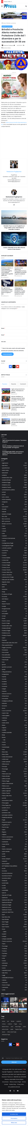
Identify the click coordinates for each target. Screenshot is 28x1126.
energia (4, 606)
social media (5, 883)
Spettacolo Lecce (6, 907)
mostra (4, 742)
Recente (13, 384)
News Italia (5, 752)
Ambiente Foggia (6, 482)
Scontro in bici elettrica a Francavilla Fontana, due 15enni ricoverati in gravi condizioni (20, 271)
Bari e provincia (6, 518)
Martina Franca (5, 1026)
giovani (4, 664)
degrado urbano (6, 582)
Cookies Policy (12, 1084)
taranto (3, 1031)
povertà (4, 798)
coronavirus (5, 550)
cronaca (4, 1024)
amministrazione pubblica (8, 489)
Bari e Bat (4, 516)
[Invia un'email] (14, 45)
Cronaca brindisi (6, 562)
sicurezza (4, 870)
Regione (4, 832)
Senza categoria (6, 858)
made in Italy (5, 713)
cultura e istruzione (7, 574)
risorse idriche (5, 844)
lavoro (3, 708)
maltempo (4, 718)
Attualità (4, 509)
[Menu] (2, 6)
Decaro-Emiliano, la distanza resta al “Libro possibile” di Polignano (18, 398)
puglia (11, 1029)
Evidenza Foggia (6, 630)
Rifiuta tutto (14, 1122)
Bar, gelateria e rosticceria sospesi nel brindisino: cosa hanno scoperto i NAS (6, 291)
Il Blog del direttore (7, 671)
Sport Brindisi (5, 919)
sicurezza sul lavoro (7, 875)
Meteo (3, 725)
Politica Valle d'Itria (7, 795)
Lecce (20, 1024)
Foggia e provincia (6, 647)
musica (4, 744)
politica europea (6, 778)
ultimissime (5, 963)
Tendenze (4, 948)
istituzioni (4, 703)
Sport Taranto (5, 926)
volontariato (5, 987)
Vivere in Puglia (6, 985)
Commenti (23, 384)
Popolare (4, 384)
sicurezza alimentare (7, 873)
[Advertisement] (14, 144)
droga (3, 591)
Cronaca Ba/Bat (6, 557)
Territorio (4, 951)
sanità (3, 854)
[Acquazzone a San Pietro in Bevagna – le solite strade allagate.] (14, 1010)
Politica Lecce (5, 786)
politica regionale (6, 790)
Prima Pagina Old (6, 805)
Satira (4, 931)
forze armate (5, 652)
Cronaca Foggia (6, 565)
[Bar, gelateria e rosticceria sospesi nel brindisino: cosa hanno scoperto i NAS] (7, 283)
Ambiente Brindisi (6, 480)
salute (3, 846)
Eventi (3, 618)
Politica (4, 771)
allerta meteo (5, 470)
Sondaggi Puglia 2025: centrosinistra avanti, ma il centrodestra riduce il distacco (18, 406)
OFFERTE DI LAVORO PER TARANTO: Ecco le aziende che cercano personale (13, 414)
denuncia (4, 584)
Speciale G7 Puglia (6, 895)
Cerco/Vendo (5, 1081)
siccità (3, 868)
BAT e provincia (6, 521)
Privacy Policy (20, 1084)
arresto (4, 494)
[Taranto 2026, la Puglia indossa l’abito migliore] (5, 1010)
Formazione (5, 650)
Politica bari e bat (6, 773)
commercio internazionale (8, 538)
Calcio (3, 526)
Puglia (3, 820)
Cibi (4, 739)
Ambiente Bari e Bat (7, 477)
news (3, 749)
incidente (4, 684)
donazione (4, 589)
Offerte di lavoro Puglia (15, 1081)
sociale (4, 885)
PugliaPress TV (6, 824)
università (4, 965)
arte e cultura (5, 497)
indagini (4, 688)
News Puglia (18, 1026)
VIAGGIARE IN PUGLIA (7, 977)
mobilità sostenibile (7, 732)
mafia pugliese (5, 715)
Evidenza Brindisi (6, 628)
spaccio (4, 892)
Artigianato (5, 502)
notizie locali (5, 759)
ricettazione (5, 841)
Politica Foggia (5, 781)
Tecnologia (5, 946)
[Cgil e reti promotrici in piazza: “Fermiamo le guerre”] (6, 391)
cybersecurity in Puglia (8, 577)
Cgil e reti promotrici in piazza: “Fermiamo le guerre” (17, 390)
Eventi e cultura (6, 620)
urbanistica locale (6, 970)
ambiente (4, 475)
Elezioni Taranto (6, 603)
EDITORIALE (5, 599)
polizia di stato (5, 1029)
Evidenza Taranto (6, 635)
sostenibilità (5, 890)
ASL (3, 504)
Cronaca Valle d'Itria (7, 572)
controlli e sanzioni (6, 548)
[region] (14, 1111)
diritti (3, 586)
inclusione (4, 686)
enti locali (4, 611)
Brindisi (12, 1021)
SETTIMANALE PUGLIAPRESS (9, 866)
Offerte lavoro (5, 764)
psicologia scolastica (7, 815)
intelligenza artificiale (7, 701)
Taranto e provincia (7, 941)
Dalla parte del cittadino (8, 579)
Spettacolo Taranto (7, 909)
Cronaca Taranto (6, 569)
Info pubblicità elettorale (14, 1086)
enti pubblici (5, 613)
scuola (3, 856)
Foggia (15, 1024)
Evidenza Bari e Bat (7, 625)
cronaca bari (5, 560)
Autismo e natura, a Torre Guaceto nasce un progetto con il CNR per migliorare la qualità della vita (7, 271)
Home (4, 23)
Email (3, 335)
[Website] (14, 205)
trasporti (4, 955)
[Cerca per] (26, 6)
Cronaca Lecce (6, 567)
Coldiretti (4, 535)
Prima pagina (5, 803)
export (3, 637)
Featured (4, 640)
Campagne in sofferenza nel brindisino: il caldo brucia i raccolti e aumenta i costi (20, 291)
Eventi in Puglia (6, 623)
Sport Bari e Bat (6, 917)
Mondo (4, 737)
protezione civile (6, 812)
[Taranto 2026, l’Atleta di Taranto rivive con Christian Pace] (5, 999)
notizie (24, 1026)
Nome (3, 328)
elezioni (4, 601)
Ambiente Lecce (6, 485)
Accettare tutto (14, 1114)
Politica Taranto (6, 793)
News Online (5, 754)
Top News (4, 953)
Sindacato (4, 880)
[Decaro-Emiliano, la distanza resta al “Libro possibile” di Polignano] (6, 399)
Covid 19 (4, 552)
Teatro (3, 943)
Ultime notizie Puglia (11, 1031)
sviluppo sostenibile (7, 938)
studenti (4, 934)
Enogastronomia (6, 608)
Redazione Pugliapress (9, 45)
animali (4, 492)
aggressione (5, 463)
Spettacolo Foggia (6, 904)
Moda (3, 735)
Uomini (4, 968)
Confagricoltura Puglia (7, 543)
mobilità (4, 730)
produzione (5, 810)
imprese (4, 676)
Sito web (3, 341)
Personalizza (14, 1118)
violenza (4, 980)
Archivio (24, 1081)
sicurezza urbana (6, 878)
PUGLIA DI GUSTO (6, 822)
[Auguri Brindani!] (14, 1005)
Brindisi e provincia (11, 23)
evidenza (10, 1024)
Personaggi (5, 769)
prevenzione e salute (7, 800)
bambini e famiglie (6, 514)
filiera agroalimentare (7, 645)
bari (8, 1021)
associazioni (5, 506)
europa (4, 616)
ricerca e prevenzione (7, 837)
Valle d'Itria (5, 972)
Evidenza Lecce (6, 633)
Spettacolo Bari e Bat (7, 900)
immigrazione (5, 674)
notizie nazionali (6, 761)
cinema (4, 528)
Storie (3, 929)
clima (3, 533)
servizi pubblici (5, 863)
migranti (4, 727)
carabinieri (18, 1021)
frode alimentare (6, 657)
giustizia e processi (7, 667)
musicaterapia (5, 747)
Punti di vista (5, 827)
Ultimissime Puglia (6, 1034)
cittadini (4, 531)
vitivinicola (4, 982)
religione (4, 834)
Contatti (6, 1084)
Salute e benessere (7, 849)
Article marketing (6, 499)
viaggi (3, 975)
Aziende (4, 511)
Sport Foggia (5, 921)
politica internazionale (7, 783)
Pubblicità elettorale (7, 817)
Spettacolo (5, 897)
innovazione (5, 698)
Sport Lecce (5, 924)
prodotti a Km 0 (6, 807)
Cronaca (4, 555)
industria (4, 691)
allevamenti (5, 472)
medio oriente (5, 722)
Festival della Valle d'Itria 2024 (9, 642)
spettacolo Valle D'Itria (7, 912)
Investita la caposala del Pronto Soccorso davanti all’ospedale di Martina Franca (18, 421)
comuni (4, 540)
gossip (3, 669)
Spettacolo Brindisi (6, 902)
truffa (3, 958)
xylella (3, 989)
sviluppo (4, 936)
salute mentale (5, 851)
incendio (4, 679)
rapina (3, 829)
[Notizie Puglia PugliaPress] (10, 6)
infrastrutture (5, 696)
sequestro (4, 861)
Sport (3, 914)
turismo (4, 960)
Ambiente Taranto (6, 487)
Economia (4, 596)
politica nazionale (6, 788)
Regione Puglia (18, 1029)
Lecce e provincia (6, 710)
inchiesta (4, 681)
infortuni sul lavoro (6, 693)
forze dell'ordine (6, 654)
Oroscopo (4, 766)
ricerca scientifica (6, 839)
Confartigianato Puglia (7, 545)
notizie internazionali (7, 756)
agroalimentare (6, 468)
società (4, 887)
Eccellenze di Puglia (7, 594)
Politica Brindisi (6, 776)
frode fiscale (5, 659)
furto (3, 662)
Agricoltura (5, 465)
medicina (4, 720)
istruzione (4, 705)
